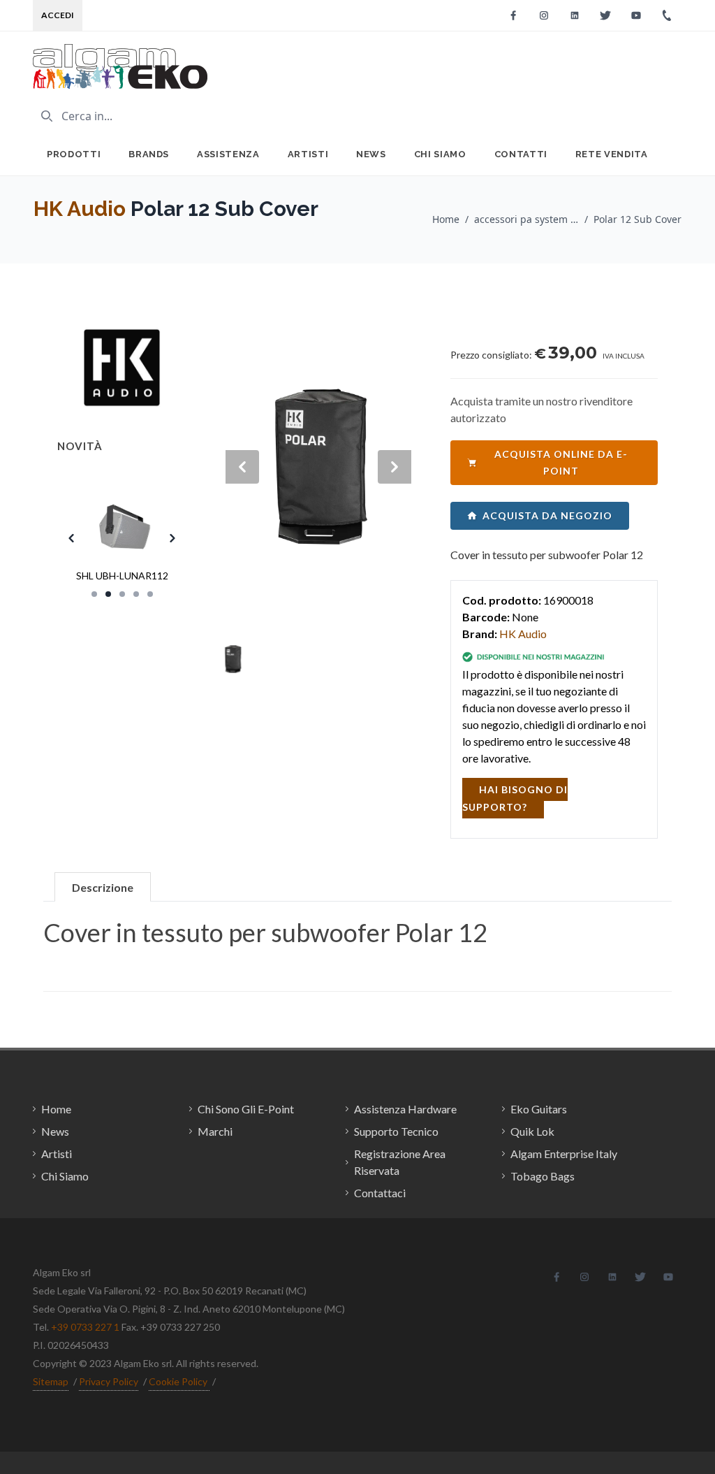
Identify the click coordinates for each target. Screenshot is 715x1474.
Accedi (57, 15)
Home (445, 219)
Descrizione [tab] (102, 887)
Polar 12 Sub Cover (637, 219)
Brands (148, 154)
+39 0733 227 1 (85, 1327)
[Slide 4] (136, 594)
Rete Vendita (611, 154)
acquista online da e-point (561, 462)
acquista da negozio (547, 515)
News (371, 154)
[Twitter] (605, 15)
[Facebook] (513, 15)
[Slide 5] (150, 594)
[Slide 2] (108, 594)
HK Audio (80, 208)
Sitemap (50, 1381)
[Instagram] (544, 15)
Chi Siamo (440, 154)
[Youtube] (636, 15)
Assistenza (228, 154)
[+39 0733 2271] (666, 15)
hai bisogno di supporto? (515, 798)
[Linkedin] (574, 15)
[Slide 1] (94, 594)
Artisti (308, 154)
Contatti (520, 154)
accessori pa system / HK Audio (526, 219)
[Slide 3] (122, 594)
